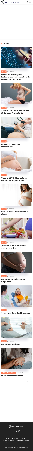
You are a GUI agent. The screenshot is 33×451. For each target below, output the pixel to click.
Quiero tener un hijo (8, 372)
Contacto (24, 438)
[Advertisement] (16, 21)
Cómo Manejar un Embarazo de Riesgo (15, 213)
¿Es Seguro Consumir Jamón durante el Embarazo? (13, 246)
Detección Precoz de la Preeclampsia (11, 145)
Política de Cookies (8, 440)
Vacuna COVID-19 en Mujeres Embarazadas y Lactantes (14, 179)
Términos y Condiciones (13, 443)
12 (27, 381)
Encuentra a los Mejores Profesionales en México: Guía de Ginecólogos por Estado (15, 76)
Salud (4, 71)
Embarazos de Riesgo (10, 344)
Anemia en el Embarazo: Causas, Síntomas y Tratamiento (15, 111)
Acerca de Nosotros (12, 438)
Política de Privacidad (23, 440)
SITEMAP (25, 443)
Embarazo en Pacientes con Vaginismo (13, 280)
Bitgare (26, 447)
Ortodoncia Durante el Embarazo (15, 313)
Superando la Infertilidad (12, 375)
